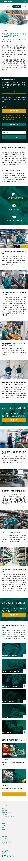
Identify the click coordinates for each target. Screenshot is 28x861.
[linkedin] (2, 856)
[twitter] (13, 856)
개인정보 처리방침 (7, 842)
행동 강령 (4, 836)
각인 (3, 840)
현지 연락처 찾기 (6, 851)
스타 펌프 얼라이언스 (8, 816)
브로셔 (4, 823)
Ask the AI (17, 6)
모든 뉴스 (14, 794)
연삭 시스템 (17, 634)
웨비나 (4, 829)
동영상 (4, 827)
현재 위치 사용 (14, 124)
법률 (3, 833)
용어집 (4, 808)
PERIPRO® (4, 634)
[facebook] (10, 856)
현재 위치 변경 (14, 111)
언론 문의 (4, 810)
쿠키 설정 (4, 838)
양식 (14, 91)
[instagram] (7, 856)
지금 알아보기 (14, 420)
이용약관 (4, 844)
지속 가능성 (5, 814)
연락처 (3, 848)
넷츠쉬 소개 (4, 805)
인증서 (4, 825)
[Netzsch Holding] (2, 1)
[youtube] (5, 856)
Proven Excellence (7, 812)
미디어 (3, 820)
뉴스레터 (4, 853)
